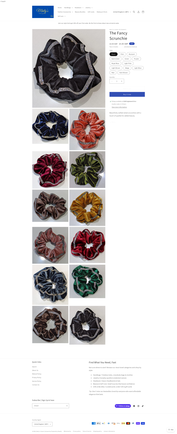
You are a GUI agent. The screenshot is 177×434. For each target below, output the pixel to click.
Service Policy (36, 381)
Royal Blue (115, 63)
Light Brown (116, 68)
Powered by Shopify (56, 431)
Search (34, 367)
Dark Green (116, 59)
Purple (136, 59)
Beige (127, 68)
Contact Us (35, 385)
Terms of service (87, 431)
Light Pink (127, 63)
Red (113, 73)
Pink (122, 54)
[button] (68, 7)
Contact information (109, 431)
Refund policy (67, 431)
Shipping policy (97, 431)
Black (113, 54)
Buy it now (127, 94)
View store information (119, 107)
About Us (35, 370)
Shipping (121, 47)
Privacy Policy (36, 377)
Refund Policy (36, 374)
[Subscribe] (66, 405)
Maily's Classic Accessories (43, 431)
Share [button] (113, 122)
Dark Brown (124, 73)
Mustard (132, 54)
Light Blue (137, 68)
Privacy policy (77, 431)
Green (127, 59)
